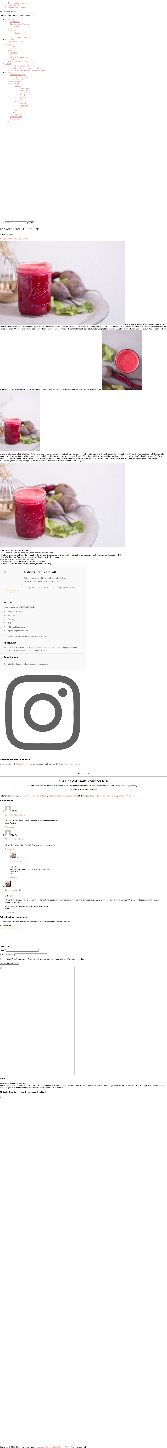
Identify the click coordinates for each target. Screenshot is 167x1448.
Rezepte (51, 796)
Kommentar (5, 946)
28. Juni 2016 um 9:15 (14, 839)
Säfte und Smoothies (63, 796)
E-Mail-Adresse (7, 954)
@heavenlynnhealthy (24, 764)
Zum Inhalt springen (13, 5)
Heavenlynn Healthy (8, 11)
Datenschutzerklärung (54, 1447)
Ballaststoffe (93, 796)
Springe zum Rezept (8, 238)
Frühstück (13, 796)
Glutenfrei (22, 796)
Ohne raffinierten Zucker (37, 796)
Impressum (39, 1447)
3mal (32, 607)
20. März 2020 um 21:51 (15, 815)
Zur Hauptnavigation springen (17, 3)
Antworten (9, 827)
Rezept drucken (22, 238)
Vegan (75, 796)
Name (3, 950)
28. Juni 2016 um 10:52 (19, 861)
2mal (26, 607)
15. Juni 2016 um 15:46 (14, 890)
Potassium (122, 796)
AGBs (67, 1447)
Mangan (114, 796)
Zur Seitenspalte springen (15, 7)
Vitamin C (131, 796)
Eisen (107, 796)
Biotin (102, 796)
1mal (21, 607)
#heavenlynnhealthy (72, 764)
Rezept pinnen (69, 587)
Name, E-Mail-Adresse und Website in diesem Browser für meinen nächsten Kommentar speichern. (45, 959)
